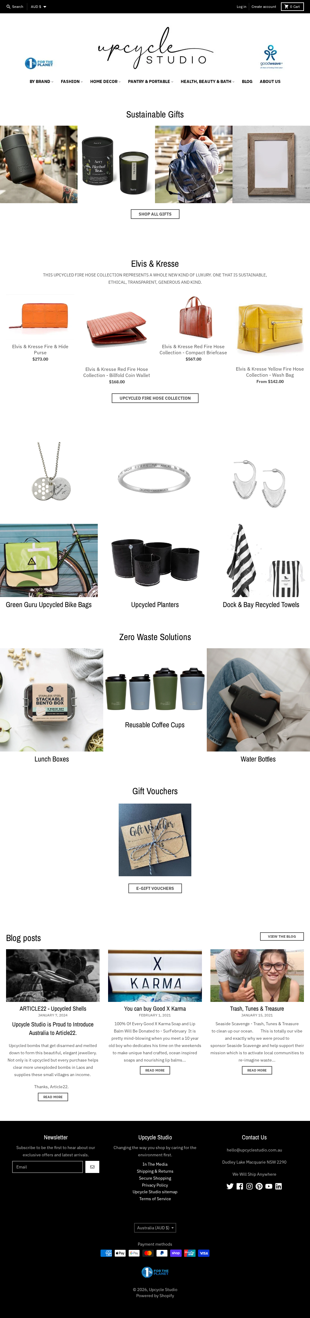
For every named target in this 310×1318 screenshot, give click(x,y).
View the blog (282, 936)
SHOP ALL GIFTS (155, 214)
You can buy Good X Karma (155, 1008)
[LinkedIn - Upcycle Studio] (278, 1186)
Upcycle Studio (163, 1289)
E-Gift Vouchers (155, 888)
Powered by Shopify (155, 1295)
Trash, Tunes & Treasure (257, 1008)
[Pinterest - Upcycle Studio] (259, 1186)
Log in (241, 6)
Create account (264, 6)
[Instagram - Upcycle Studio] (249, 1186)
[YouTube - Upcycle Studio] (268, 1186)
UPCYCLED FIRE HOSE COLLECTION (155, 398)
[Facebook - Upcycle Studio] (239, 1186)
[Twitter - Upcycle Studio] (230, 1186)
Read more (53, 1097)
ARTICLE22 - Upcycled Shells (53, 1008)
